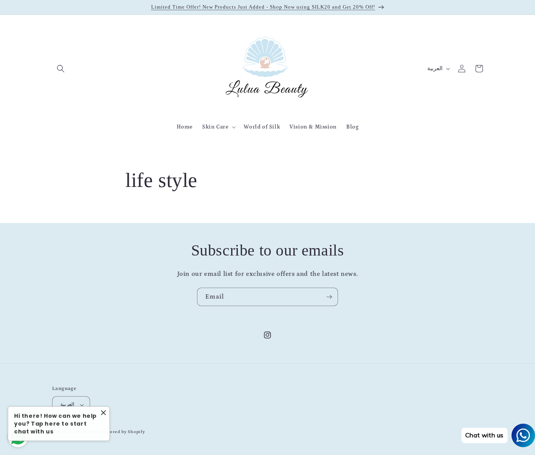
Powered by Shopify (123, 432)
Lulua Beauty (84, 432)
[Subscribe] (329, 297)
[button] (60, 68)
